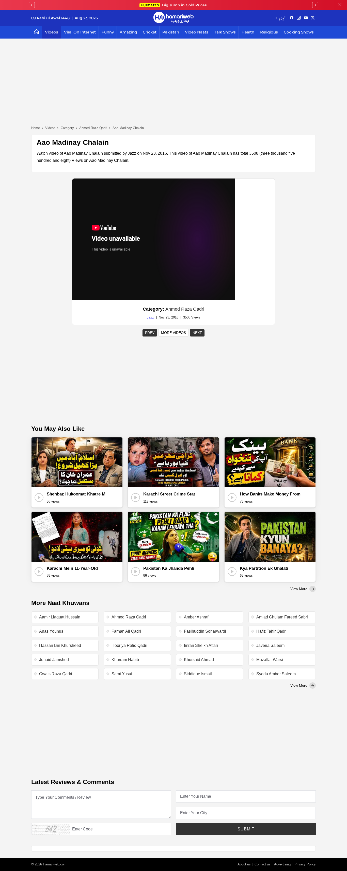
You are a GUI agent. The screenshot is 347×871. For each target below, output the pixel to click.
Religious (269, 32)
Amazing (128, 32)
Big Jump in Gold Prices (175, 5)
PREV (149, 333)
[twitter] (312, 18)
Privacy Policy (305, 864)
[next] (315, 5)
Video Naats (196, 32)
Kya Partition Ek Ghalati (264, 568)
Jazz (150, 317)
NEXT (197, 333)
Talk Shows (225, 32)
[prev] (32, 5)
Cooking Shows (299, 32)
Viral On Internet (80, 32)
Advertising (282, 864)
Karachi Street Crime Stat (169, 494)
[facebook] (291, 18)
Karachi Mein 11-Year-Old (72, 568)
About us (244, 864)
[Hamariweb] (173, 18)
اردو (282, 18)
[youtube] (305, 18)
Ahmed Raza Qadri (184, 309)
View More (299, 589)
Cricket (149, 32)
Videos (51, 32)
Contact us (263, 864)
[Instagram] (298, 18)
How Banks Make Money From (270, 494)
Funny (108, 32)
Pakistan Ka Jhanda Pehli (168, 568)
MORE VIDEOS (173, 333)
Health (248, 32)
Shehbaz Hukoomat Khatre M (76, 494)
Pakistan (170, 32)
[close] (340, 5)
